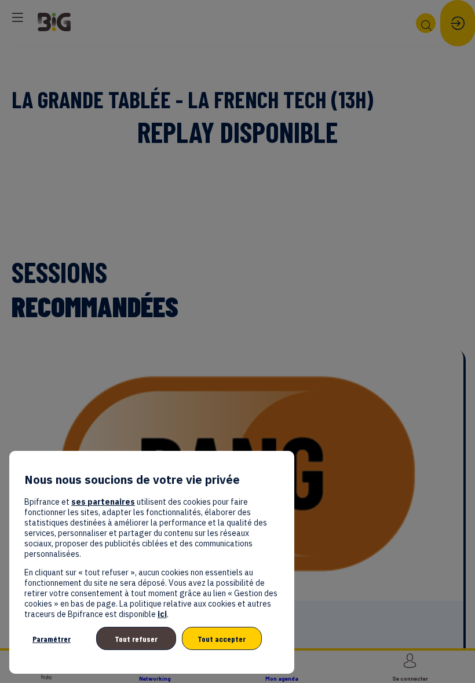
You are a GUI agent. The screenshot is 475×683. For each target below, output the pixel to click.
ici (162, 614)
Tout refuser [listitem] (136, 639)
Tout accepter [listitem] (222, 639)
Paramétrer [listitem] (51, 639)
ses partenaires (103, 502)
